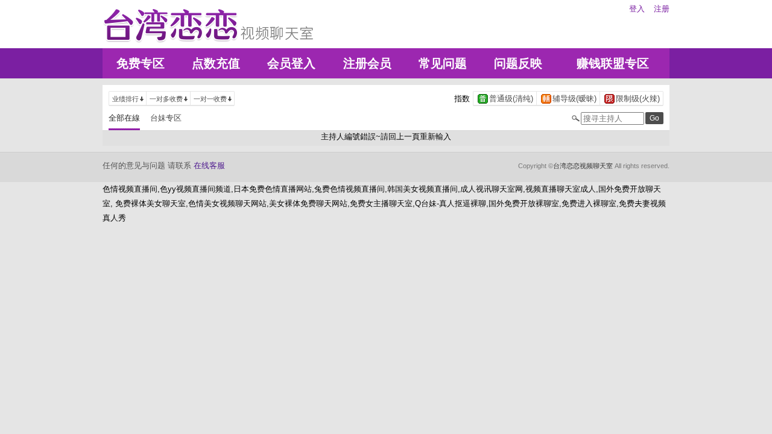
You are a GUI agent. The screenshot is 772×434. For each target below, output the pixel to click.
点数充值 (216, 63)
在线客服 (209, 165)
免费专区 (140, 63)
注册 (661, 8)
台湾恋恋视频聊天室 (583, 165)
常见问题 (443, 63)
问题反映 (518, 63)
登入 (637, 8)
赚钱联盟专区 (613, 63)
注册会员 (367, 63)
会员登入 (291, 63)
